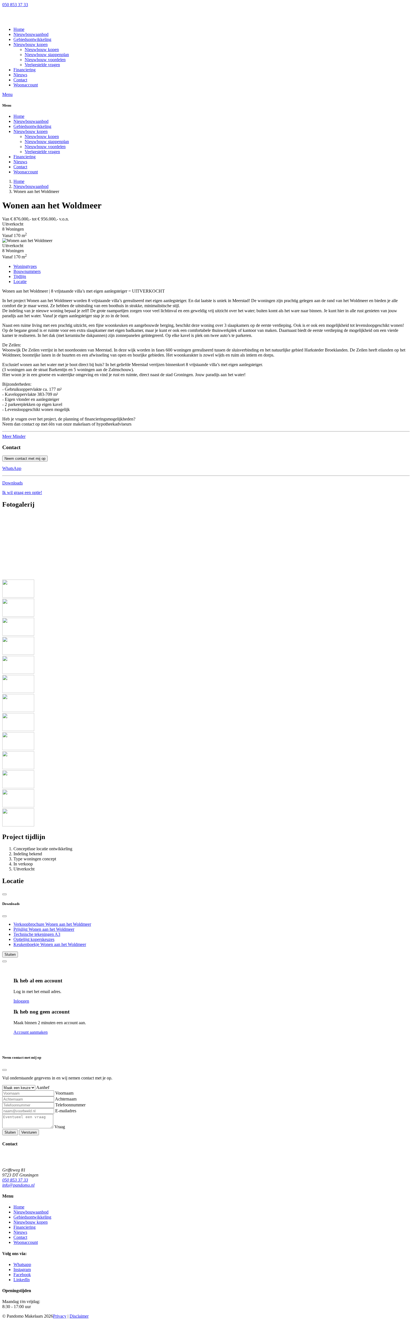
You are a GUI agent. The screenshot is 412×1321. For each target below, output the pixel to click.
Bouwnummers (27, 271)
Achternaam (66, 1099)
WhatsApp (11, 468)
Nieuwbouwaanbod (30, 121)
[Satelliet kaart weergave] (4, 894)
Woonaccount (25, 171)
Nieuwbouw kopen (30, 131)
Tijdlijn (19, 276)
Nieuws (20, 161)
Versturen (29, 1132)
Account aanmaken (30, 1032)
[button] (30, 44)
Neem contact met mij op (24, 458)
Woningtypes (25, 266)
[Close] (4, 916)
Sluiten (10, 954)
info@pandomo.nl (18, 1185)
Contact (20, 166)
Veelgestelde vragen (42, 151)
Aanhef (42, 1087)
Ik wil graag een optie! (22, 492)
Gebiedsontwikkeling (32, 126)
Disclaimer (79, 1316)
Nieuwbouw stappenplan (47, 141)
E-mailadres (65, 1110)
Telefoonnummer (70, 1104)
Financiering (24, 156)
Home (18, 116)
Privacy (59, 1316)
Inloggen (21, 1001)
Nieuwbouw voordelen (45, 146)
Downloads (12, 483)
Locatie (20, 281)
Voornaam (64, 1093)
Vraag (59, 1126)
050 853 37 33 (15, 4)
